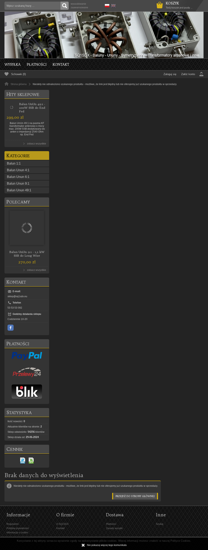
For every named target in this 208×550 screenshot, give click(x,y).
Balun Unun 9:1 (18, 183)
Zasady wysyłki (114, 528)
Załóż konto (188, 74)
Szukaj (159, 524)
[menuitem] (15, 64)
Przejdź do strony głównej (135, 496)
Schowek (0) (18, 74)
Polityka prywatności (17, 528)
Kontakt (61, 64)
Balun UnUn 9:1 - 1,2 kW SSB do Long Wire (26, 253)
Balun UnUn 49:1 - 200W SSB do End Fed (32, 107)
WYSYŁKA (12, 64)
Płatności (37, 64)
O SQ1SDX (62, 524)
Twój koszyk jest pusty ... (179, 5)
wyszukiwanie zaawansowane (79, 5)
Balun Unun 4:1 (18, 170)
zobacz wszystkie (36, 143)
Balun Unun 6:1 (18, 177)
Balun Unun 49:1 (19, 190)
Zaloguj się (170, 74)
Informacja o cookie (17, 532)
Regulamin (12, 524)
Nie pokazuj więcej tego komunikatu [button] (107, 545)
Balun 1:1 (14, 163)
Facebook (11, 328)
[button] (106, 5)
